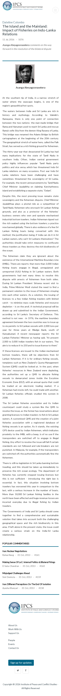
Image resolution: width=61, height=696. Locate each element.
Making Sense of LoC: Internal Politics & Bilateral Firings (28, 562)
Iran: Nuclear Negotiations (14, 551)
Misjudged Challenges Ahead (16, 573)
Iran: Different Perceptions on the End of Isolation (26, 584)
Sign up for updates (21, 662)
